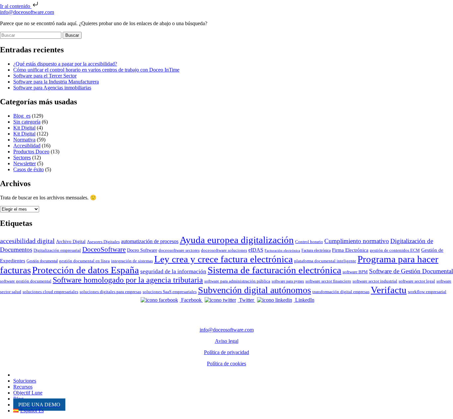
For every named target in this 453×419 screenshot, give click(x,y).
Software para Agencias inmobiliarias (52, 87)
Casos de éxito (28, 169)
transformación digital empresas (340, 291)
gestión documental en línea (84, 260)
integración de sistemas (132, 260)
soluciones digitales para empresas (110, 291)
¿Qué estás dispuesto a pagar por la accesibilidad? (65, 64)
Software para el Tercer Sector (45, 76)
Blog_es (22, 116)
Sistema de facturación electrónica (274, 270)
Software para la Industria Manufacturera (56, 81)
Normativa (24, 139)
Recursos (22, 387)
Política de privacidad (226, 352)
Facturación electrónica (282, 250)
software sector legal (417, 281)
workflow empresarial (427, 291)
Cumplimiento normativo (356, 240)
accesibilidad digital (27, 240)
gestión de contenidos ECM (395, 250)
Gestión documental (42, 261)
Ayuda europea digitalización (237, 240)
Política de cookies (226, 363)
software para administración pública (237, 281)
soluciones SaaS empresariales (170, 291)
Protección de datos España (85, 270)
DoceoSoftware (104, 249)
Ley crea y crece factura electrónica (223, 259)
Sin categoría (26, 122)
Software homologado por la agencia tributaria (128, 280)
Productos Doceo (31, 151)
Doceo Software (142, 250)
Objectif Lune (27, 392)
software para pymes (288, 281)
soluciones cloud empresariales (50, 291)
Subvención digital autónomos (254, 290)
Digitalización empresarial (57, 250)
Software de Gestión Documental (411, 271)
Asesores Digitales (103, 241)
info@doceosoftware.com (27, 12)
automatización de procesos (149, 241)
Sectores (22, 157)
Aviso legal (226, 341)
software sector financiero (328, 281)
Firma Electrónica (350, 250)
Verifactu (389, 290)
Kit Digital (24, 128)
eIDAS (255, 250)
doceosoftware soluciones (224, 250)
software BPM (355, 271)
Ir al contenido (16, 6)
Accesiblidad (26, 145)
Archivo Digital (71, 241)
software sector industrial (375, 281)
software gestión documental (25, 281)
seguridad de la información (173, 271)
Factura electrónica (316, 250)
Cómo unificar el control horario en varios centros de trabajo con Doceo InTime (96, 70)
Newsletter (24, 163)
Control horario (309, 241)
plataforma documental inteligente (325, 260)
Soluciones (24, 381)
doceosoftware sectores (179, 250)
